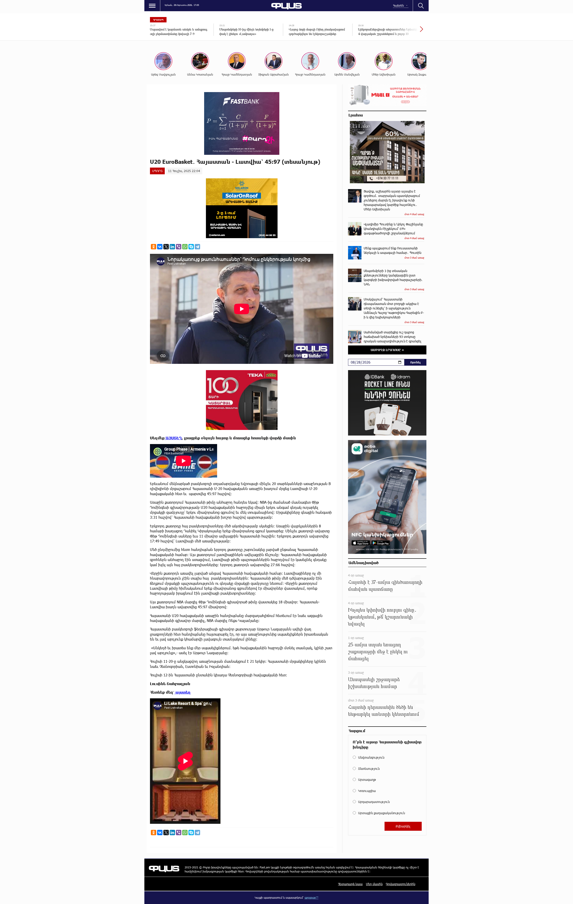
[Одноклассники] (153, 246)
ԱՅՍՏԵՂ (173, 438)
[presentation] (406, 31)
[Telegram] (197, 246)
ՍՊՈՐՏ (157, 171)
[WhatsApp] (185, 246)
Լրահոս (356, 115)
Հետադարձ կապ (350, 884)
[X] (166, 246)
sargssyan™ (312, 897)
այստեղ (182, 692)
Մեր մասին (374, 884)
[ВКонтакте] (159, 246)
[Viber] (178, 246)
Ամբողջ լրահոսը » (387, 350)
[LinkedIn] (172, 246)
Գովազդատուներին (400, 884)
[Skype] (191, 246)
